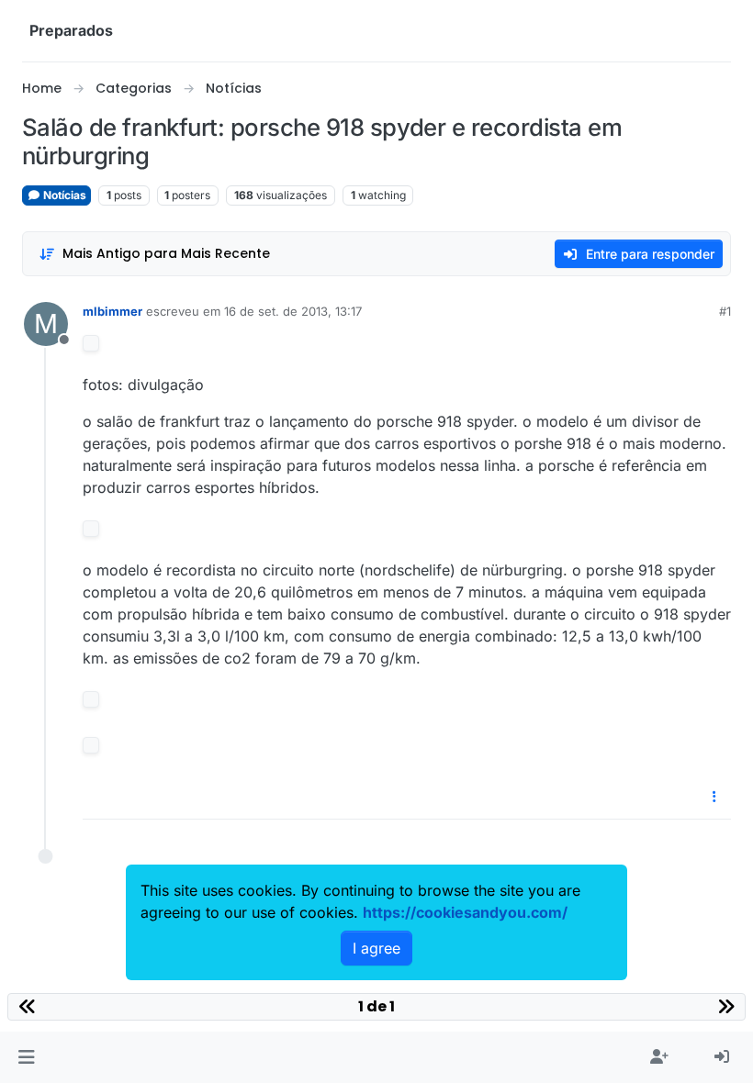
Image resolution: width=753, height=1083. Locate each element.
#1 (725, 311)
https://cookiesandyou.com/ (465, 912)
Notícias (63, 195)
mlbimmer (112, 311)
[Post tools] (715, 797)
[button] (26, 1057)
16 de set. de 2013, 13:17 (293, 311)
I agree (376, 948)
